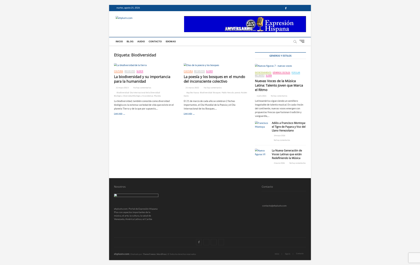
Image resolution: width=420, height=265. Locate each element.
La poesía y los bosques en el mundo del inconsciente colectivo (214, 79)
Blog (130, 41)
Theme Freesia (149, 254)
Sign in (287, 254)
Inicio (119, 41)
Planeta (157, 96)
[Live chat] (262, 210)
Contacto (155, 41)
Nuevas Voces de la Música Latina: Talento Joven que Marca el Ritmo (279, 85)
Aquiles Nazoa (192, 92)
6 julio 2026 (261, 96)
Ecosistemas (147, 96)
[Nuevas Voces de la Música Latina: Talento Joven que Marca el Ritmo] (280, 66)
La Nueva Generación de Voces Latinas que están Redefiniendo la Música (287, 154)
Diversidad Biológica (132, 96)
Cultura (118, 71)
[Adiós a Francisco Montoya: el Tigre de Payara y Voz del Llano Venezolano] (262, 125)
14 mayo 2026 (279, 135)
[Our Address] (262, 195)
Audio (141, 41)
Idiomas (171, 41)
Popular (296, 72)
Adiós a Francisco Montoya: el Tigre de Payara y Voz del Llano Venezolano (289, 126)
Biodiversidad (123, 92)
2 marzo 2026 (279, 163)
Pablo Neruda (228, 92)
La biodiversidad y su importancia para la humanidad (142, 79)
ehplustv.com (121, 253)
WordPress (161, 254)
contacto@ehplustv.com (274, 205)
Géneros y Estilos (281, 72)
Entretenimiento (263, 72)
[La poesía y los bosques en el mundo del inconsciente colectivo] (216, 65)
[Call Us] (262, 200)
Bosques (217, 92)
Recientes (130, 71)
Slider (139, 71)
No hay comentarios (142, 87)
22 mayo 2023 (122, 87)
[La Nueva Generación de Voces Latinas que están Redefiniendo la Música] (262, 152)
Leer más (124, 114)
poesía (237, 92)
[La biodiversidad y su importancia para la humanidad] (146, 65)
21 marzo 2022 (192, 87)
